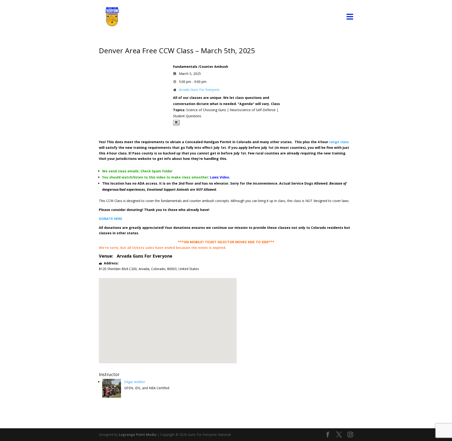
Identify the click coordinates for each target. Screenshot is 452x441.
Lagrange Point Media (137, 434)
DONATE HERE (110, 218)
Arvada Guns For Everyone (199, 89)
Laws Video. (220, 177)
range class (339, 142)
